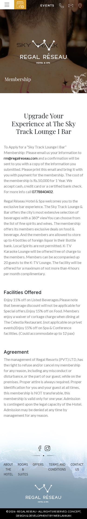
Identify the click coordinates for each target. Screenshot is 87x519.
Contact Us (77, 467)
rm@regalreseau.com (21, 158)
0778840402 (42, 191)
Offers (38, 465)
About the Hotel (8, 469)
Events (47, 5)
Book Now (20, 4)
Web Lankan (62, 515)
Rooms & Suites (23, 469)
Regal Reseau (27, 511)
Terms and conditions (57, 467)
